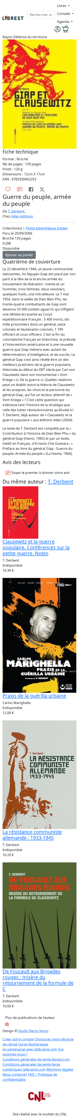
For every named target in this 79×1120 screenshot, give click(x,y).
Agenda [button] (63, 21)
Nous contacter (15, 1074)
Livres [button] (62, 5)
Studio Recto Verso (33, 1031)
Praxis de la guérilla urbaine (34, 695)
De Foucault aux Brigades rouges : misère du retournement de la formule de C (38, 980)
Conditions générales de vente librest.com (36, 1059)
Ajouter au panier (19, 255)
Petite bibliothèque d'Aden (47, 228)
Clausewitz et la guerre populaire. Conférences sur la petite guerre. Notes (36, 547)
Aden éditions (22, 216)
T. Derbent (16, 211)
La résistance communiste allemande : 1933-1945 (32, 834)
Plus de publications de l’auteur (30, 1017)
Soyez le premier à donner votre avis (40, 472)
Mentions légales (60, 1069)
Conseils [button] (64, 13)
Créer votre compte (18, 1039)
